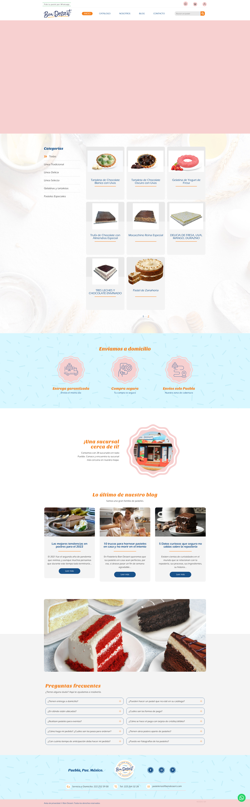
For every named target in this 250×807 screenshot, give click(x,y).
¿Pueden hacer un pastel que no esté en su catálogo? (157, 701)
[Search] (203, 13)
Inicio (87, 13)
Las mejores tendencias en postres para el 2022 (69, 545)
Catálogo (105, 13)
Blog (142, 13)
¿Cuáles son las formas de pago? (145, 711)
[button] (84, 701)
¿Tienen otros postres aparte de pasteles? (150, 731)
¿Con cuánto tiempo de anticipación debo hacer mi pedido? (79, 741)
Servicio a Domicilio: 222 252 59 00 (90, 786)
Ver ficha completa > (105, 180)
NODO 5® (201, 801)
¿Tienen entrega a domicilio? (63, 701)
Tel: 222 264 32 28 (129, 786)
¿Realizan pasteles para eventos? (65, 721)
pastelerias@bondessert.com (167, 786)
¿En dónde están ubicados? (62, 711)
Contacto (159, 13)
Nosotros (124, 13)
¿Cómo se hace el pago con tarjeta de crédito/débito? (157, 721)
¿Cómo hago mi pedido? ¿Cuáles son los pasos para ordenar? (79, 731)
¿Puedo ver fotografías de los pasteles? (149, 741)
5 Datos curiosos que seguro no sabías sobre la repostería (180, 545)
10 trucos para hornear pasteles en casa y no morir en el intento (125, 545)
